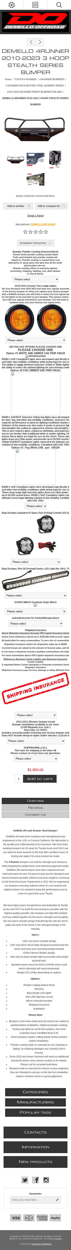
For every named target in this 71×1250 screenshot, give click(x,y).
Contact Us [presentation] (35, 814)
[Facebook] (35, 1180)
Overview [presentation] (35, 801)
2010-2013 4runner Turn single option (35, 286)
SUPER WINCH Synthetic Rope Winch (35, 602)
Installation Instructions (33, 243)
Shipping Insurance (35, 630)
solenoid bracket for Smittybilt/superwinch (35, 618)
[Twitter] (25, 1180)
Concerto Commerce (42, 1244)
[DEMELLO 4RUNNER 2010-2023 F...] (31, 42)
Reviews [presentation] (35, 807)
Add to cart (40, 779)
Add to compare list (49, 206)
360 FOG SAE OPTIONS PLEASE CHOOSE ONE (35, 346)
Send (57, 1199)
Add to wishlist (15, 206)
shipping (58, 1238)
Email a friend (35, 215)
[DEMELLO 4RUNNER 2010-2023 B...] (40, 42)
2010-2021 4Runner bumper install (35, 721)
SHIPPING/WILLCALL (35, 747)
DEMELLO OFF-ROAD (43, 224)
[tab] (35, 801)
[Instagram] (46, 1180)
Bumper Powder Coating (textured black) (35, 251)
